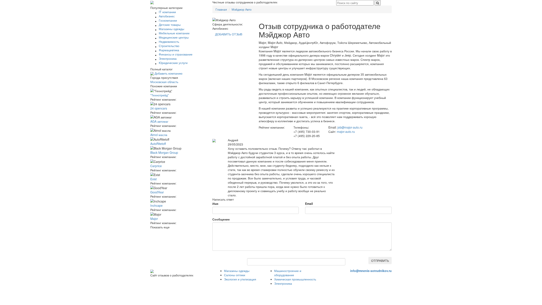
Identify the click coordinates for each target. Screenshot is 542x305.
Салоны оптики (234, 275)
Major (154, 218)
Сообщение (221, 219)
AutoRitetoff (158, 143)
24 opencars (158, 108)
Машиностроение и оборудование (287, 273)
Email (309, 203)
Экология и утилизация (240, 279)
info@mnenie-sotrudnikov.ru (371, 271)
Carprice (156, 166)
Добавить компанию (168, 73)
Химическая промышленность (295, 279)
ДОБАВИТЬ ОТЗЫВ (228, 34)
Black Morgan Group (164, 152)
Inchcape (156, 205)
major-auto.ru (346, 131)
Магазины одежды (236, 271)
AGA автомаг (159, 121)
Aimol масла (158, 135)
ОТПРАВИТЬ (380, 260)
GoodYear (157, 192)
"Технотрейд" (159, 95)
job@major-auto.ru (349, 127)
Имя (215, 203)
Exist (153, 179)
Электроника (283, 283)
